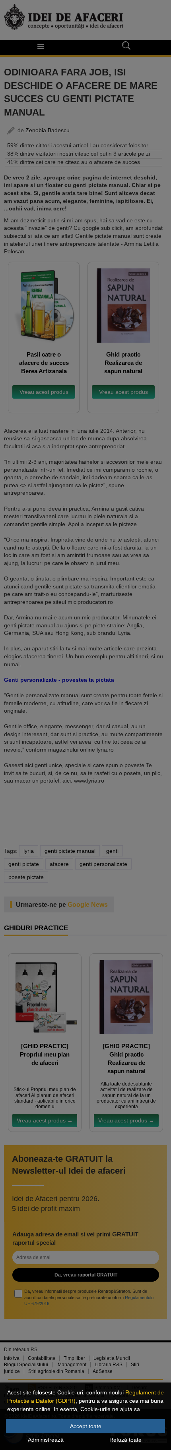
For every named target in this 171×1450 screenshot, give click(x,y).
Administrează (46, 1440)
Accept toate (85, 1426)
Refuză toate (125, 1440)
